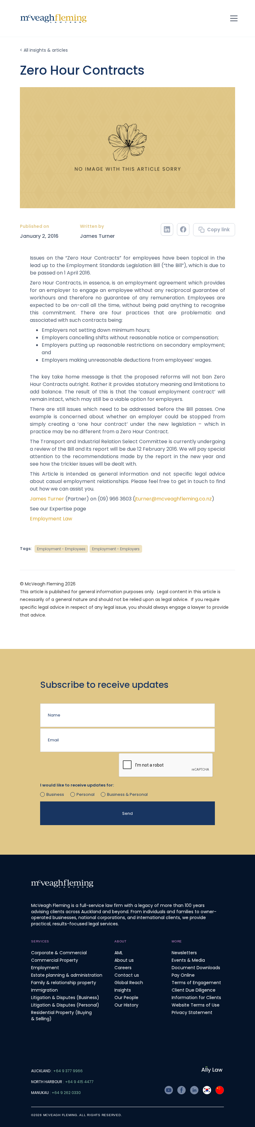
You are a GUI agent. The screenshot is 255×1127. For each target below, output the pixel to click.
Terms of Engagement (196, 982)
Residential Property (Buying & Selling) (61, 1015)
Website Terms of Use (196, 1005)
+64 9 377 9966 (68, 1070)
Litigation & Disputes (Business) (65, 997)
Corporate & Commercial (59, 953)
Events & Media (188, 960)
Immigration (44, 990)
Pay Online (183, 975)
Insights (122, 990)
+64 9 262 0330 (66, 1092)
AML (118, 953)
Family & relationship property (63, 982)
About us (124, 960)
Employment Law (51, 518)
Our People (126, 997)
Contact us (126, 975)
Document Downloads (196, 968)
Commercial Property (54, 960)
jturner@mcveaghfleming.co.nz (173, 498)
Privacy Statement (192, 1012)
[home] (53, 18)
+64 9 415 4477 (79, 1081)
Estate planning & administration (66, 975)
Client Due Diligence (194, 990)
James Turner (97, 236)
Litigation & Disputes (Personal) (65, 1005)
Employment (45, 968)
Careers (123, 968)
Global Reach (128, 982)
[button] (236, 18)
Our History (126, 1005)
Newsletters (184, 953)
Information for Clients (196, 997)
